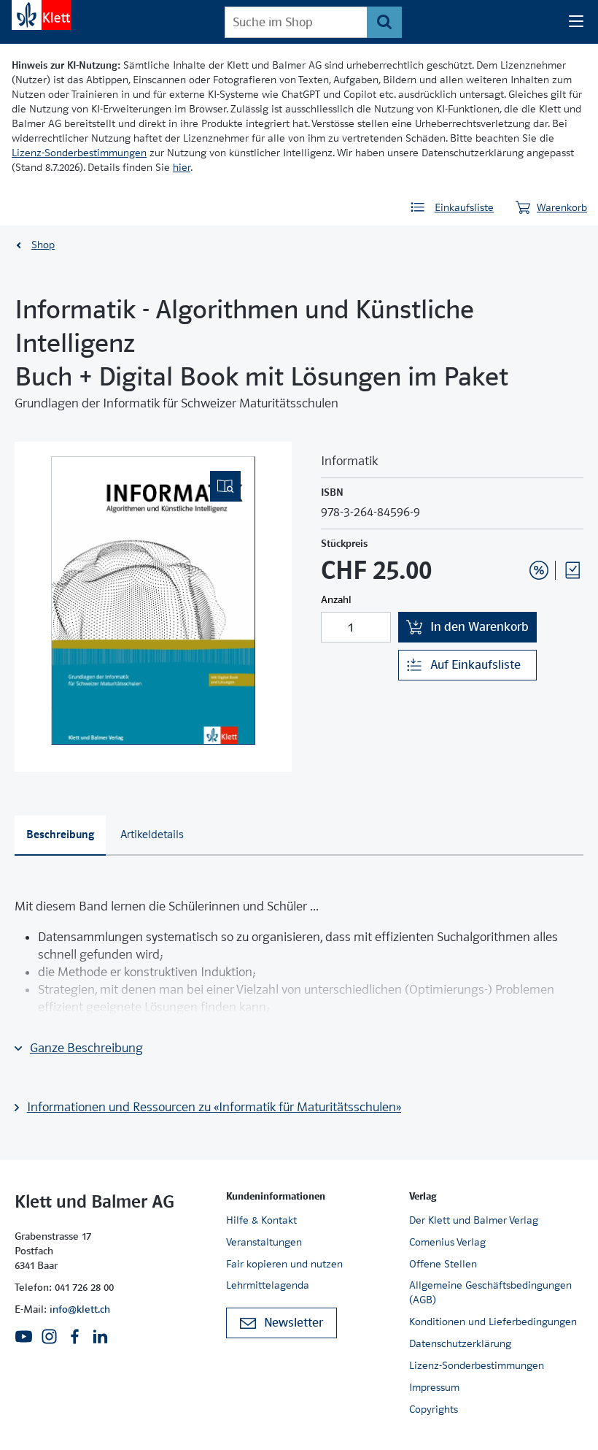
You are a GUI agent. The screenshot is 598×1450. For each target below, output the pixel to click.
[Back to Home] (41, 15)
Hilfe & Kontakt (261, 1220)
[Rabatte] (539, 570)
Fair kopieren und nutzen (284, 1263)
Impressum (434, 1387)
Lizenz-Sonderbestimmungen (79, 152)
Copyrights (433, 1409)
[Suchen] (384, 22)
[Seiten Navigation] (576, 22)
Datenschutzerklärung (460, 1343)
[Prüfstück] (572, 570)
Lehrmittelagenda (267, 1285)
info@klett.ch (80, 1309)
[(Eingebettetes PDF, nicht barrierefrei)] (153, 600)
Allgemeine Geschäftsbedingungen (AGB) (490, 1292)
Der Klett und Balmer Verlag (473, 1220)
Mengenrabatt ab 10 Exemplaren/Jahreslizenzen (516, 530)
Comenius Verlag (447, 1241)
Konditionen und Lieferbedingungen (493, 1321)
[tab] (60, 836)
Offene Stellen (443, 1263)
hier (181, 167)
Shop (43, 244)
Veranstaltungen (264, 1241)
